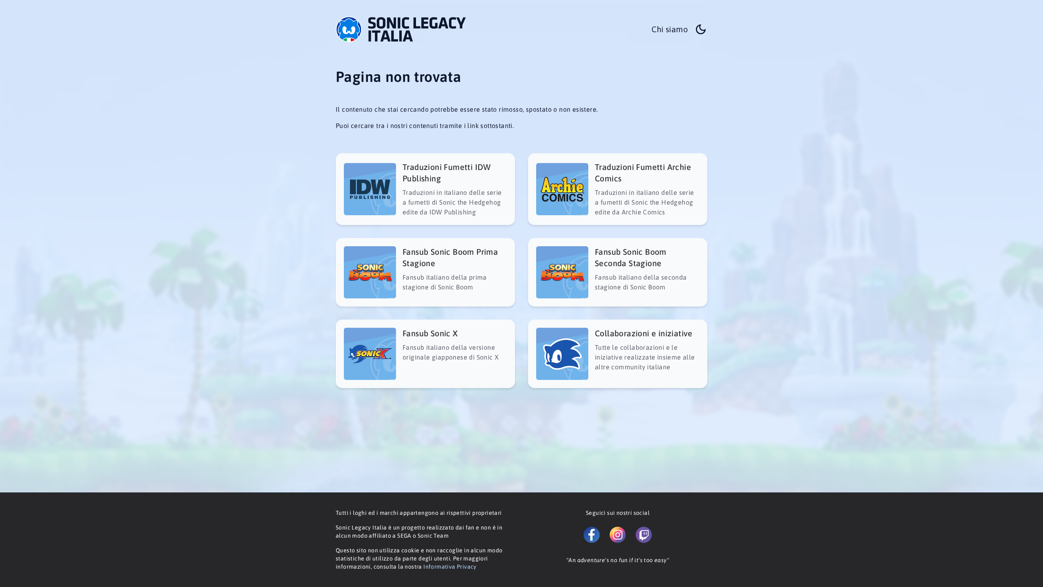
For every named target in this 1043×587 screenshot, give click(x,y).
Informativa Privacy (450, 566)
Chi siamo (669, 29)
